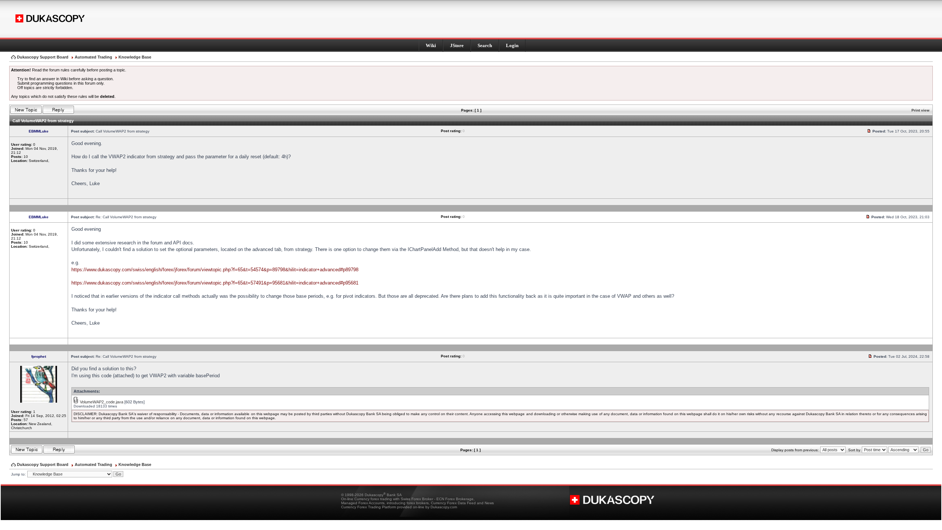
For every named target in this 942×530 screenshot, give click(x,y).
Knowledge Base (134, 57)
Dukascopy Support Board (42, 57)
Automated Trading (93, 57)
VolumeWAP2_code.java (101, 402)
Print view (920, 110)
